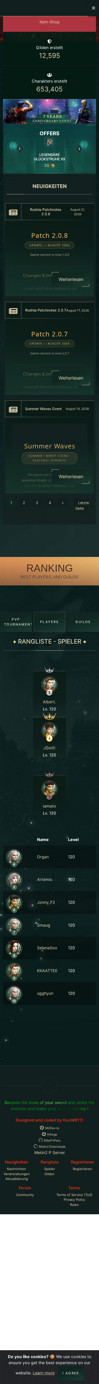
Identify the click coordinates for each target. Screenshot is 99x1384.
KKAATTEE (47, 970)
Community (25, 1195)
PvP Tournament (18, 621)
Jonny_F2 (46, 902)
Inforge (52, 1134)
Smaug (43, 925)
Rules (74, 1205)
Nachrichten (16, 1169)
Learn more (44, 1372)
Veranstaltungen (17, 1174)
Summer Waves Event (43, 409)
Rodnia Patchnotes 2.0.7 (45, 310)
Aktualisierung (16, 1179)
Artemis (44, 879)
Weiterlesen (71, 279)
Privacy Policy (74, 1200)
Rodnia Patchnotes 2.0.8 (45, 211)
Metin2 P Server (49, 1152)
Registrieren (82, 1169)
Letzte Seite (82, 505)
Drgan (43, 856)
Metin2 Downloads (52, 1146)
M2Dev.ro (52, 1128)
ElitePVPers (52, 1140)
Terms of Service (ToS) (74, 1195)
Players (49, 622)
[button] (10, 111)
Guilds (83, 622)
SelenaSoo (47, 947)
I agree (70, 1373)
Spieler (49, 1169)
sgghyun (45, 993)
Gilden (49, 1174)
